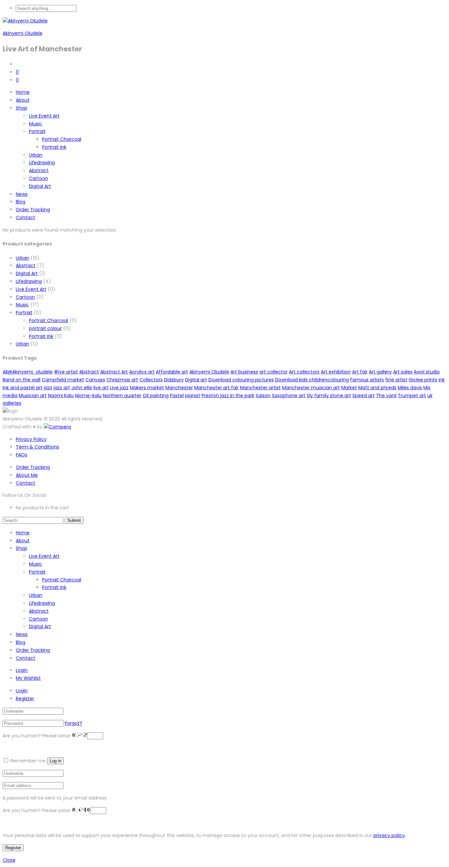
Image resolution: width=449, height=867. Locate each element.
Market (349, 387)
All (5, 372)
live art (101, 387)
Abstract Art (114, 372)
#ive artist (66, 372)
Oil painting (156, 395)
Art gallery (380, 372)
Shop (21, 108)
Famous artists (367, 379)
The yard (386, 395)
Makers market (147, 387)
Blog (20, 201)
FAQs (21, 454)
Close (9, 860)
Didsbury (174, 379)
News (22, 194)
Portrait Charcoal (61, 139)
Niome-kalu (88, 395)
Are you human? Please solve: (37, 735)
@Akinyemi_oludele (30, 372)
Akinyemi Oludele (22, 33)
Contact (25, 217)
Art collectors (304, 372)
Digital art (196, 379)
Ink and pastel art (22, 387)
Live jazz (119, 387)
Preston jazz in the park (227, 395)
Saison (263, 395)
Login (22, 670)
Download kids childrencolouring (312, 379)
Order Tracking (33, 209)
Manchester (179, 387)
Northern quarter (122, 395)
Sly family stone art (329, 395)
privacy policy (389, 835)
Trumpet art (412, 395)
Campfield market (63, 379)
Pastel (177, 395)
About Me (27, 475)
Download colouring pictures (241, 379)
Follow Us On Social (24, 495)
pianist (192, 395)
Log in (55, 760)
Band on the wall (21, 379)
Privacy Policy (31, 439)
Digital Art (40, 186)
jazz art (62, 387)
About (23, 100)
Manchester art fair (216, 387)
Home (23, 92)
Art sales (403, 372)
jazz (48, 387)
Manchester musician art (311, 387)
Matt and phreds (377, 387)
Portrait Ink (54, 147)
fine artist (396, 379)
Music (35, 123)
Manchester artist (260, 387)
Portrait (37, 131)
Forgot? (73, 723)
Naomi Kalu (61, 395)
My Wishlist (28, 678)
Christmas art (122, 379)
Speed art (363, 395)
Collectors (151, 379)
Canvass (95, 379)
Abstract (39, 170)
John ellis (81, 387)
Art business (244, 372)
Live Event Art (44, 116)
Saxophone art (288, 395)
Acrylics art (141, 372)
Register (25, 698)
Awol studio (427, 372)
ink (441, 379)
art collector (273, 372)
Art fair (359, 372)
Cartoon (38, 178)
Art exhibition (336, 372)
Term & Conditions (37, 447)
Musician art (33, 395)
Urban (35, 155)
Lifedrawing (42, 162)
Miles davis (410, 387)
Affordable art (172, 372)
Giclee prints (423, 379)
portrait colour (45, 328)
